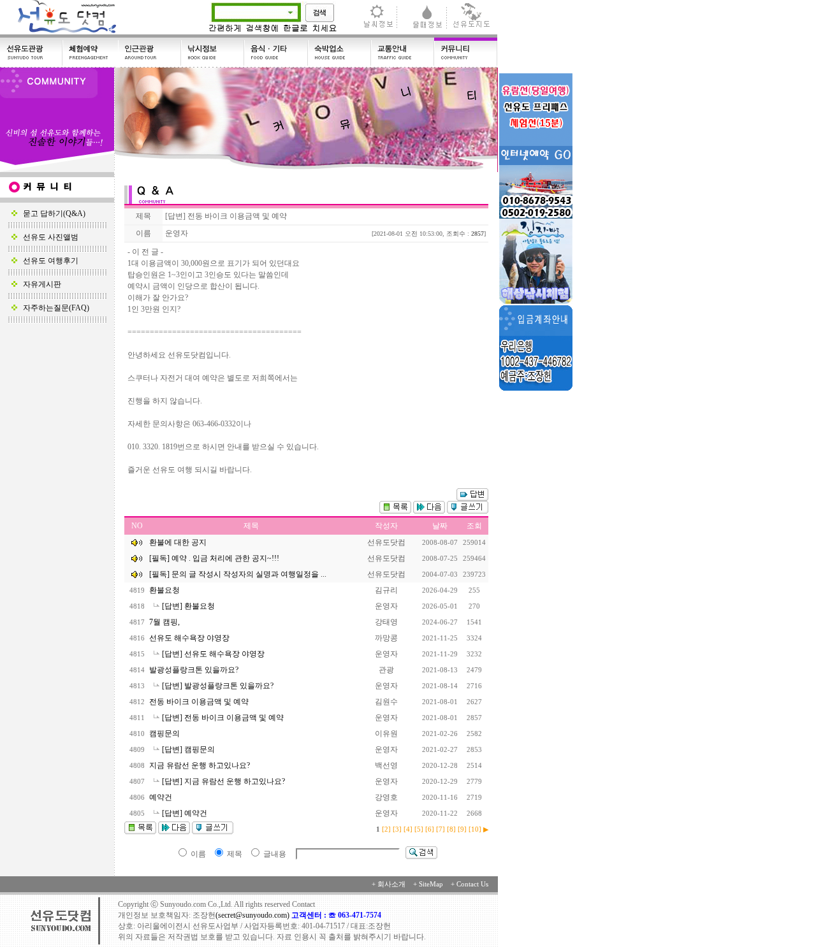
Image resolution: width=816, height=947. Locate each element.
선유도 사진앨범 (47, 237)
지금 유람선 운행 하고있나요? (200, 765)
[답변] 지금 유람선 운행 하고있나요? (224, 781)
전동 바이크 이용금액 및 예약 (200, 701)
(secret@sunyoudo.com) (253, 915)
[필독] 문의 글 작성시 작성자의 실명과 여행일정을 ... (237, 574)
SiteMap (431, 884)
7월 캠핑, (165, 622)
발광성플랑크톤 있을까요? (194, 669)
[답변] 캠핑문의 (189, 749)
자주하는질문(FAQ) (53, 307)
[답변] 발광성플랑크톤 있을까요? (218, 685)
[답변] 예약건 (185, 813)
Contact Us (472, 884)
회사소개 (391, 884)
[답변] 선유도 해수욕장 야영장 (214, 653)
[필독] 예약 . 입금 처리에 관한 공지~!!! (214, 558)
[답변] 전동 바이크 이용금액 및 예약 (224, 717)
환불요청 (165, 590)
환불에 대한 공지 (178, 542)
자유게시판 (39, 284)
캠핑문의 (165, 733)
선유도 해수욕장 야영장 (190, 637)
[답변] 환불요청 (189, 606)
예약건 (161, 797)
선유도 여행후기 (47, 260)
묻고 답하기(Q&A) (51, 213)
